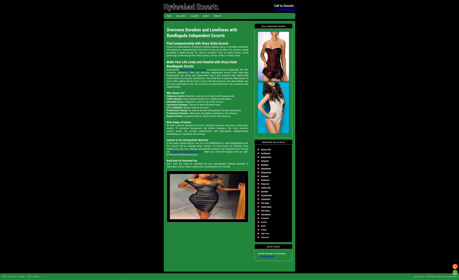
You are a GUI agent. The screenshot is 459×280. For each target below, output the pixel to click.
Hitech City (265, 184)
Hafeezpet (265, 161)
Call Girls (181, 16)
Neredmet (264, 191)
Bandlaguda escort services (193, 69)
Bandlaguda (265, 153)
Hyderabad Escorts (191, 6)
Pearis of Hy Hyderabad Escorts (447, 276)
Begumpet (265, 176)
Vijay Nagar (265, 210)
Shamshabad (266, 168)
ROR (428, 276)
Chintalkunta (266, 214)
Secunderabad (266, 195)
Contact (218, 16)
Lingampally (265, 199)
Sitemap (433, 276)
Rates (206, 16)
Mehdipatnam (266, 157)
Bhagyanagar (266, 172)
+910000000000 (284, 10)
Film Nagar (265, 203)
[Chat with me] (455, 266)
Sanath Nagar (266, 207)
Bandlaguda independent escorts (187, 151)
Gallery (195, 16)
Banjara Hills (266, 149)
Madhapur (265, 165)
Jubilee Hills (265, 188)
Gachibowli (265, 180)
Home (168, 16)
